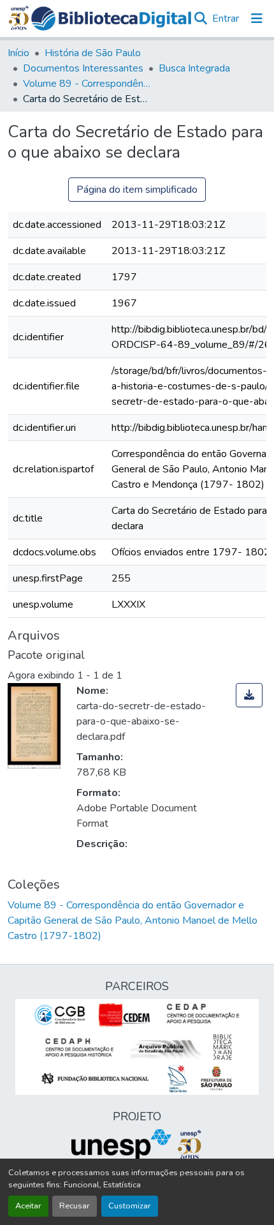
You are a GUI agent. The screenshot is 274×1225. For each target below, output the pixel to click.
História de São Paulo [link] (93, 53)
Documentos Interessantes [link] (83, 68)
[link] (249, 695)
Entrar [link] (225, 18)
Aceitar (28, 1206)
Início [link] (18, 53)
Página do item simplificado (137, 190)
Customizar (129, 1206)
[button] (111, 18)
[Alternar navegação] (256, 18)
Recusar (74, 1206)
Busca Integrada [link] (194, 68)
